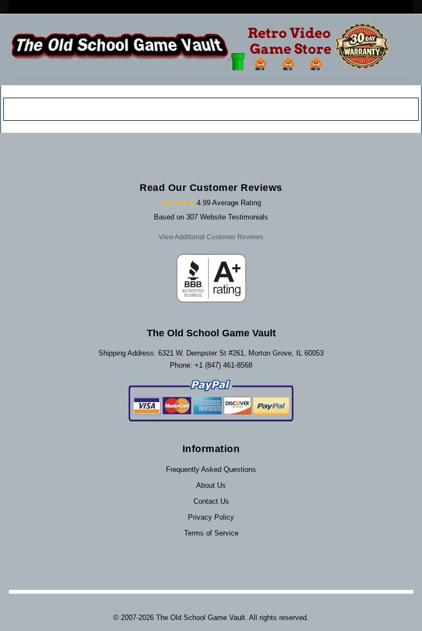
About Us (211, 485)
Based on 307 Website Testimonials (211, 217)
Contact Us (211, 501)
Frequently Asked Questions (211, 469)
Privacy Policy (211, 517)
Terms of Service (211, 533)
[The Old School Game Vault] (203, 46)
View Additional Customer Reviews (211, 237)
